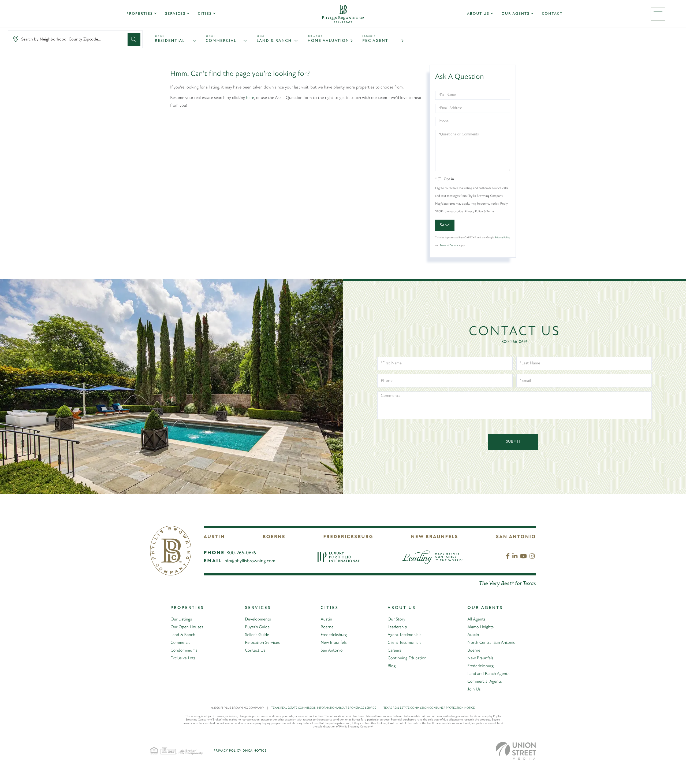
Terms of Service (449, 245)
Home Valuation (328, 41)
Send (445, 225)
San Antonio (516, 537)
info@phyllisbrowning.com (249, 561)
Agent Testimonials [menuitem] (405, 635)
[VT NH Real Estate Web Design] (516, 750)
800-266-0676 (514, 342)
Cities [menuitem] (205, 14)
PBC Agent (375, 41)
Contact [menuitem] (552, 14)
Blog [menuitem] (392, 666)
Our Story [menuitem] (396, 619)
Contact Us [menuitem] (255, 650)
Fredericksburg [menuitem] (333, 635)
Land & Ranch (274, 41)
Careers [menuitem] (394, 650)
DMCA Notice (255, 750)
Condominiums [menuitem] (183, 650)
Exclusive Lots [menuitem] (182, 658)
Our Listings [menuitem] (181, 619)
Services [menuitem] (175, 14)
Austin (214, 537)
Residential (170, 41)
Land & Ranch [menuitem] (182, 635)
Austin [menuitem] (326, 619)
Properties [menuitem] (139, 14)
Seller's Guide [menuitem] (257, 635)
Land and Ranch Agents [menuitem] (488, 674)
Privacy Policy (502, 237)
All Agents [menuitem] (476, 619)
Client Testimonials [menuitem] (404, 643)
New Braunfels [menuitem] (333, 643)
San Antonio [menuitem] (331, 650)
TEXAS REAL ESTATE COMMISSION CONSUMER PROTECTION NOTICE (429, 708)
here (250, 98)
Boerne (274, 537)
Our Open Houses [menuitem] (186, 627)
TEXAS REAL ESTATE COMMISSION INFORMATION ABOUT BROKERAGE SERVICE (325, 708)
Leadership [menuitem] (397, 627)
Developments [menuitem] (258, 619)
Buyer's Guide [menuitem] (257, 627)
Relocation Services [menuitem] (262, 643)
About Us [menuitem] (478, 14)
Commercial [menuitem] (180, 643)
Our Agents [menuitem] (516, 14)
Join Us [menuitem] (473, 689)
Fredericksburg (348, 537)
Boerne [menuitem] (326, 627)
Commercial (221, 41)
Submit (513, 442)
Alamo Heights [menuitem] (480, 627)
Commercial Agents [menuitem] (484, 681)
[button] (134, 39)
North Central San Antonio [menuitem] (491, 643)
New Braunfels (434, 537)
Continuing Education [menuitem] (407, 658)
